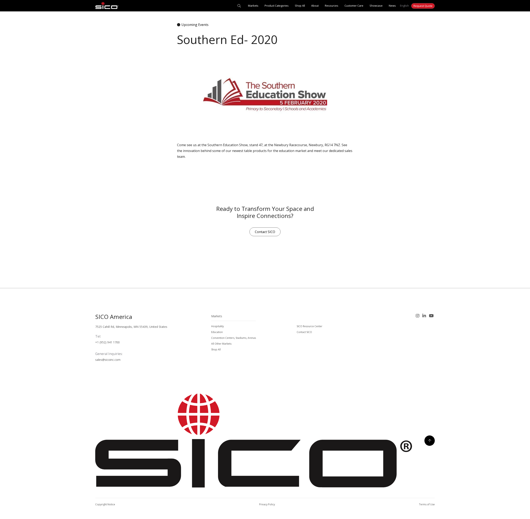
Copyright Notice (105, 504)
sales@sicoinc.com (107, 360)
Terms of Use (427, 504)
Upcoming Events (194, 24)
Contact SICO (265, 232)
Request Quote (422, 6)
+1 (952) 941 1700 (107, 342)
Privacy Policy (267, 504)
